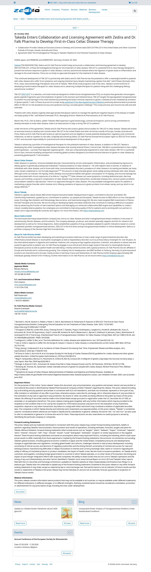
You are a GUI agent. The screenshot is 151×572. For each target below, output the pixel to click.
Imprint (25, 564)
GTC (51, 564)
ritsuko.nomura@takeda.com (26, 271)
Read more (20, 523)
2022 (22, 19)
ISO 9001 (53, 2)
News (15, 19)
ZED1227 (25, 94)
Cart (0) (134, 2)
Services (74, 9)
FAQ (38, 564)
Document (20, 492)
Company (56, 9)
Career (104, 9)
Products (65, 9)
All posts (131, 523)
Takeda (17, 65)
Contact (32, 564)
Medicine (83, 9)
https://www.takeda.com (93, 210)
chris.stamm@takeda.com (25, 285)
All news (67, 523)
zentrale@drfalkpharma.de (25, 311)
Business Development (94, 10)
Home (47, 9)
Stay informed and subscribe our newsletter (77, 2)
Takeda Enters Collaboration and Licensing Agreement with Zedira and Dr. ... (58, 19)
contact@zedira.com (23, 298)
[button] (68, 502)
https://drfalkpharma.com (113, 255)
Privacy (17, 564)
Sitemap (45, 564)
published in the (84, 102)
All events (67, 553)
